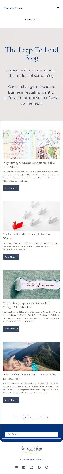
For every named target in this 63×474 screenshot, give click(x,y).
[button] (57, 8)
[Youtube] (16, 467)
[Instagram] (31, 467)
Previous (18, 417)
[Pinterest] (47, 467)
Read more (10, 188)
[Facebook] (39, 467)
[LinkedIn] (24, 467)
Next (46, 417)
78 (40, 417)
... (35, 417)
